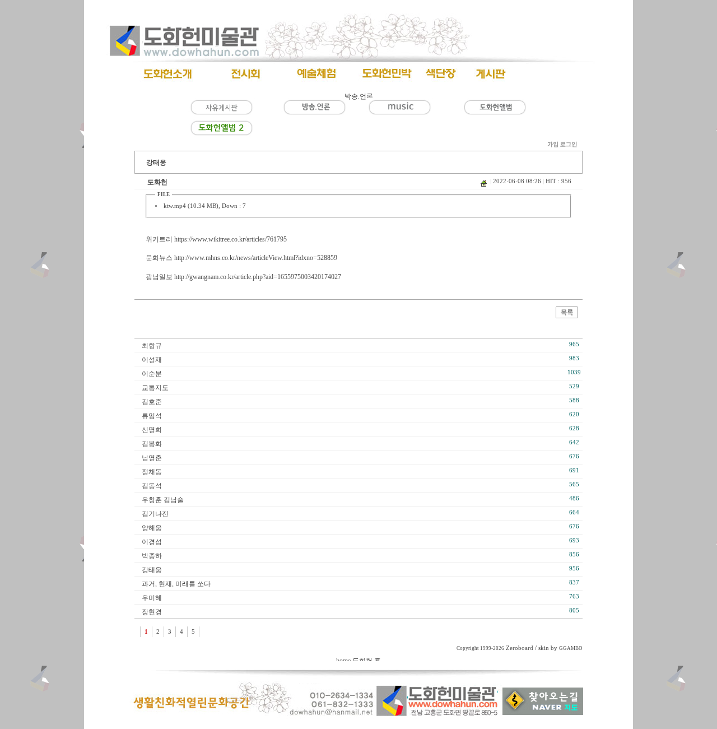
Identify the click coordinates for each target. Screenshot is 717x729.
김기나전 (155, 514)
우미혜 (152, 598)
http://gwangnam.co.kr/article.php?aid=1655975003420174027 (257, 277)
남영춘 (152, 458)
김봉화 (152, 444)
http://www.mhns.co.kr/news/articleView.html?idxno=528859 (255, 258)
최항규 (152, 346)
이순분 (152, 374)
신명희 (152, 430)
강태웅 (152, 570)
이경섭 (152, 542)
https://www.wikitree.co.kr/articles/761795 (230, 239)
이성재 (152, 360)
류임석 (152, 416)
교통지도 (155, 388)
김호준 (152, 402)
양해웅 (152, 528)
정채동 (152, 472)
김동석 (152, 486)
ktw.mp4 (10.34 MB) (191, 206)
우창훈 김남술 (163, 500)
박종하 (152, 556)
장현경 (152, 612)
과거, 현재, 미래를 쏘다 (176, 584)
